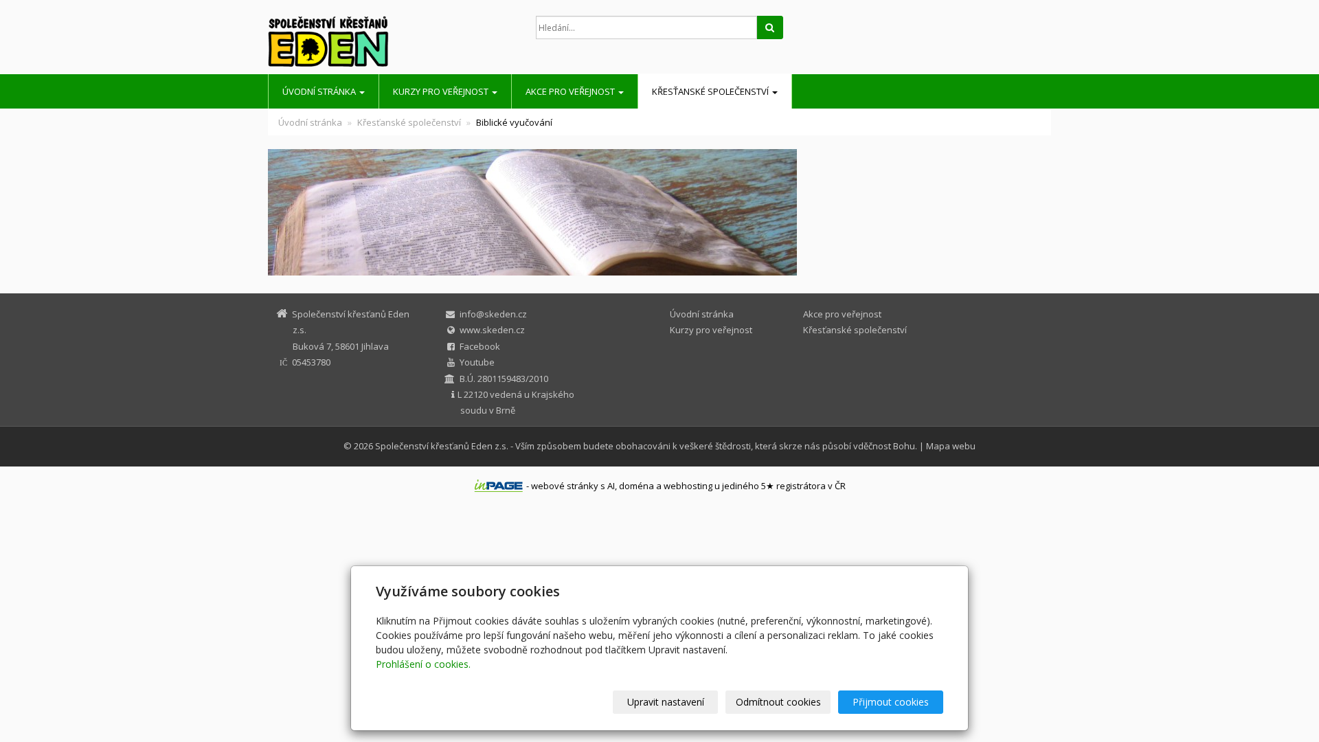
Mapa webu (951, 446)
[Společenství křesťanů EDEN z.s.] (391, 41)
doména (636, 486)
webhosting (688, 486)
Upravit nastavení (665, 701)
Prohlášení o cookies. (423, 664)
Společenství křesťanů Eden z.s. (441, 446)
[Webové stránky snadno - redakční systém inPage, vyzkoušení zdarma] (498, 486)
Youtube (477, 362)
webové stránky (564, 486)
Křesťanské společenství (711, 91)
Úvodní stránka (320, 91)
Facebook (480, 346)
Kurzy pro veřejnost (442, 91)
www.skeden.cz (492, 330)
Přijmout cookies (891, 701)
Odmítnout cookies (778, 701)
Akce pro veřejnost (571, 91)
